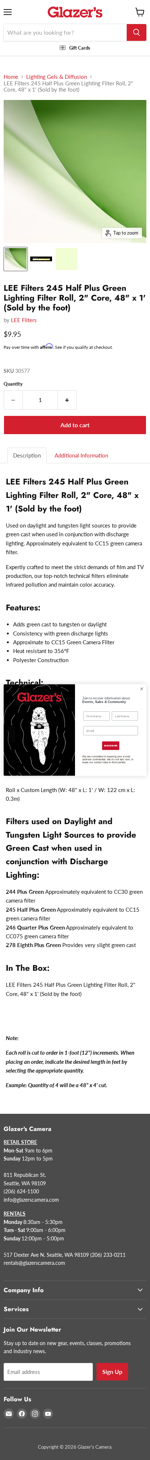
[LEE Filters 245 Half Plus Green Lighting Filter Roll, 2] (15, 259)
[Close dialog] (141, 688)
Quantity (13, 384)
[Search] (136, 32)
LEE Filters (24, 320)
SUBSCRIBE (110, 746)
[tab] (27, 455)
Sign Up (112, 1371)
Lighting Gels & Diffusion (56, 77)
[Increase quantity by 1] (67, 399)
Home (11, 77)
